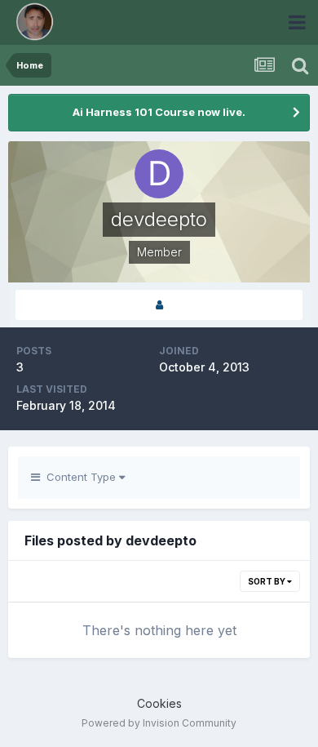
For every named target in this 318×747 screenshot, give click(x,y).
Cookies (159, 703)
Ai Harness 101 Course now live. (159, 111)
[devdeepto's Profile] (159, 305)
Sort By (267, 581)
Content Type (79, 476)
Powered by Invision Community (159, 723)
